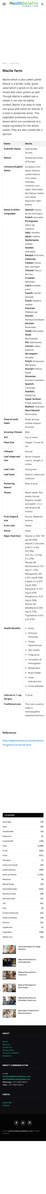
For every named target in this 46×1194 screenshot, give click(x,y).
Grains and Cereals (10, 865)
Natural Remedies (10, 889)
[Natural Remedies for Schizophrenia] (9, 962)
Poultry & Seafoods (10, 913)
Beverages (7, 822)
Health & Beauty (9, 870)
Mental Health (8, 884)
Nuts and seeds (9, 899)
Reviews (6, 923)
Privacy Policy (8, 1050)
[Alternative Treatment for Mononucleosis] (9, 1013)
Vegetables (7, 932)
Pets (4, 908)
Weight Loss (7, 937)
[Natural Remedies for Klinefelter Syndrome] (9, 1000)
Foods (5, 851)
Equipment (7, 836)
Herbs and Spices (10, 875)
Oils (4, 903)
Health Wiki (7, 1103)
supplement (7, 927)
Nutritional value (9, 894)
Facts (5, 846)
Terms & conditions (11, 1053)
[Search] (42, 4)
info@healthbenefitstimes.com (16, 1076)
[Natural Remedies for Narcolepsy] (9, 987)
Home (5, 1041)
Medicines (7, 879)
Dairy (5, 827)
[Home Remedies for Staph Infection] (9, 949)
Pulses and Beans (10, 918)
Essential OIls (8, 841)
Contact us (7, 1047)
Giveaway (6, 860)
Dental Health (8, 831)
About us (6, 1044)
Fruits (5, 855)
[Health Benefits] (24, 4)
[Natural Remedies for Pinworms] (9, 975)
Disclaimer (7, 1056)
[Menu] (4, 4)
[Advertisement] (23, 35)
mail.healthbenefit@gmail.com (16, 1079)
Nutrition (6, 1105)
